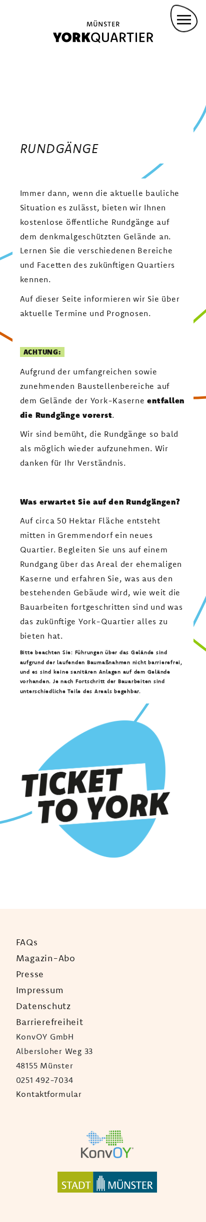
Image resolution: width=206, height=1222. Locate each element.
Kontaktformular (49, 1094)
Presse (30, 973)
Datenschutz (43, 1005)
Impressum (40, 989)
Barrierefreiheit (50, 1021)
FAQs (27, 941)
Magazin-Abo (46, 957)
